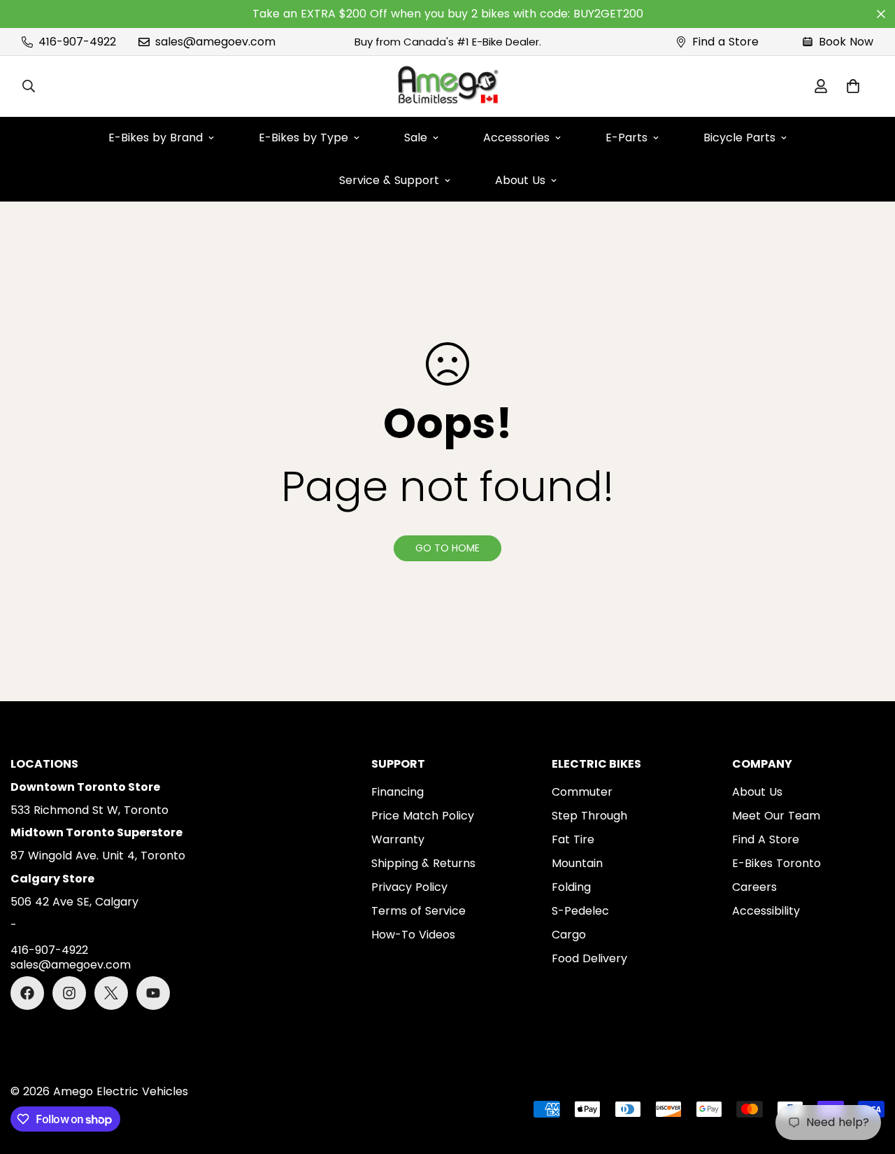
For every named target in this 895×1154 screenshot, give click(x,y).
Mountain (577, 863)
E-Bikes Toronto (776, 863)
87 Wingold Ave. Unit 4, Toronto (97, 855)
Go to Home (447, 548)
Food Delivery (589, 958)
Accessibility (766, 911)
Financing (397, 792)
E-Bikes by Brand (155, 137)
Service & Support (389, 180)
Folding (571, 887)
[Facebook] (27, 993)
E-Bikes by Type (303, 137)
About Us (520, 180)
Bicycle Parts (739, 137)
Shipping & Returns (423, 863)
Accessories (516, 137)
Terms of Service (418, 911)
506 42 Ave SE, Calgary (74, 902)
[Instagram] (69, 993)
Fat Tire (573, 839)
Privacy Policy (409, 887)
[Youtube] (153, 993)
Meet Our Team (776, 816)
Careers (754, 887)
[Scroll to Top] (868, 1078)
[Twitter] (111, 993)
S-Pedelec (580, 911)
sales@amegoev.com (70, 965)
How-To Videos (413, 935)
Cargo (569, 935)
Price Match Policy (422, 816)
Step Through (589, 816)
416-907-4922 (49, 950)
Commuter (582, 792)
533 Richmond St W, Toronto (89, 810)
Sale (415, 137)
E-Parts (626, 137)
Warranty (397, 839)
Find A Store (765, 839)
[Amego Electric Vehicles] (447, 86)
